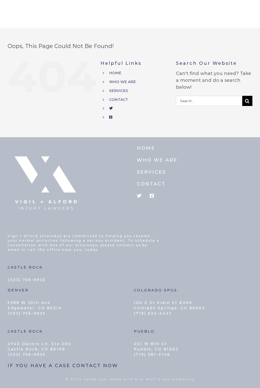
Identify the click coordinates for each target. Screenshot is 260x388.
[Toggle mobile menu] (249, 11)
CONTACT (118, 99)
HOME (115, 73)
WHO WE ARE (122, 82)
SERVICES (118, 90)
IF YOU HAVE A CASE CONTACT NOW (63, 365)
